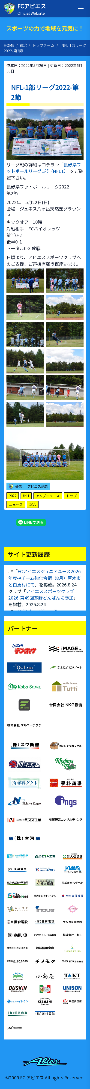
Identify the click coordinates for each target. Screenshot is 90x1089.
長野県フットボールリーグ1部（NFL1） (43, 167)
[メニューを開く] (80, 8)
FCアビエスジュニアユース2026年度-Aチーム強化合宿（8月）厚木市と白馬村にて (44, 578)
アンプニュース (48, 495)
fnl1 (26, 495)
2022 (12, 495)
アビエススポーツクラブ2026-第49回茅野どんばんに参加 (41, 594)
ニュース (16, 504)
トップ (71, 495)
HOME (9, 45)
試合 (23, 45)
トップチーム (43, 45)
